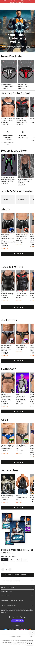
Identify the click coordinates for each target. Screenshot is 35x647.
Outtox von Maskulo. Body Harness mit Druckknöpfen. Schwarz (20, 397)
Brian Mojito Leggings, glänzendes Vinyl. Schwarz (25, 181)
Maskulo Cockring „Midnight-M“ (7, 496)
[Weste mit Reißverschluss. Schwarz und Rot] (22, 107)
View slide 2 (15, 50)
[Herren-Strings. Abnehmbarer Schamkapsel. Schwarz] (8, 334)
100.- (19, 560)
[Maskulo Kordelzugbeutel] (22, 484)
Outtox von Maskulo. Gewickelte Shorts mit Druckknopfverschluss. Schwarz (8, 239)
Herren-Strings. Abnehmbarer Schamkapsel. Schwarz (6, 348)
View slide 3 (20, 50)
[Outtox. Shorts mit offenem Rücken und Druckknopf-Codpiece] (22, 223)
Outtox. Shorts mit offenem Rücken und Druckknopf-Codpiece (22, 237)
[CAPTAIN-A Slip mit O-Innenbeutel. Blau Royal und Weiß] (8, 433)
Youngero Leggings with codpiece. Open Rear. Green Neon (8, 179)
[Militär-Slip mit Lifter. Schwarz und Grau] (22, 433)
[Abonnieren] (33, 605)
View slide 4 (25, 50)
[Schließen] (32, 632)
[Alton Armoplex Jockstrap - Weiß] (9, 71)
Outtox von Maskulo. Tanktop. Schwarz (7, 293)
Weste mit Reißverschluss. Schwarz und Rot (21, 120)
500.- (5, 560)
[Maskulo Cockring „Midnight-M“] (8, 484)
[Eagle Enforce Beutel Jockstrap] (22, 334)
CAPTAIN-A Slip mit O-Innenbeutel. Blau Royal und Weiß (8, 447)
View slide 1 (10, 50)
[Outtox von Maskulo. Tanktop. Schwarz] (8, 280)
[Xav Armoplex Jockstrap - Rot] (26, 71)
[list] (17, 138)
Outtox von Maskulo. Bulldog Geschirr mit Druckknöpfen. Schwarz (6, 397)
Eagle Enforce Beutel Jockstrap (21, 346)
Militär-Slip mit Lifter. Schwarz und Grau (22, 447)
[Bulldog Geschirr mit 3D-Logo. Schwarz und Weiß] (8, 107)
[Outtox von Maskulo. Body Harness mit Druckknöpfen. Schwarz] (22, 383)
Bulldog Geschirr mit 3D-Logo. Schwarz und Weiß (8, 120)
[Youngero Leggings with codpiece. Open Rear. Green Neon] (9, 165)
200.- (12, 560)
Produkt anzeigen (12, 114)
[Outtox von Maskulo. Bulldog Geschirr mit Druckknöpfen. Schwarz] (8, 383)
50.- (26, 560)
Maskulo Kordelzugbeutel (21, 496)
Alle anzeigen (17, 254)
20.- (5, 564)
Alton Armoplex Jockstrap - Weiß (7, 85)
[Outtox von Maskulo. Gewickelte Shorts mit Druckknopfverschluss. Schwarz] (8, 223)
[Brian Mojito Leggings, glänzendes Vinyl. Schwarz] (26, 166)
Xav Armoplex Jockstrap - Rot (23, 85)
